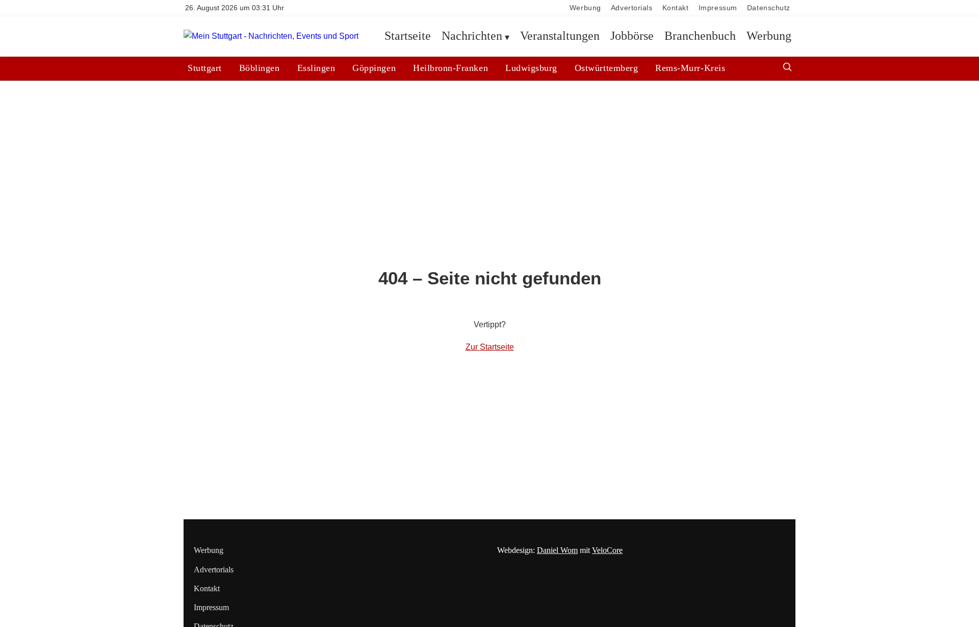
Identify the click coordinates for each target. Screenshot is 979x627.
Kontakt (675, 8)
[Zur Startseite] (271, 36)
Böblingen (259, 68)
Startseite (407, 36)
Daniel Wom (557, 550)
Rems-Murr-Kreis (690, 68)
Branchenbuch (700, 36)
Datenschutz (768, 8)
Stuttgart (205, 68)
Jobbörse (632, 36)
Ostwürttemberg (606, 68)
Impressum (718, 8)
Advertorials (632, 8)
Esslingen (316, 68)
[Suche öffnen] (787, 68)
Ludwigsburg (531, 68)
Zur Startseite (490, 347)
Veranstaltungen (560, 36)
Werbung (585, 8)
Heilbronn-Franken (450, 68)
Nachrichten (472, 36)
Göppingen (374, 68)
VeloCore (607, 550)
